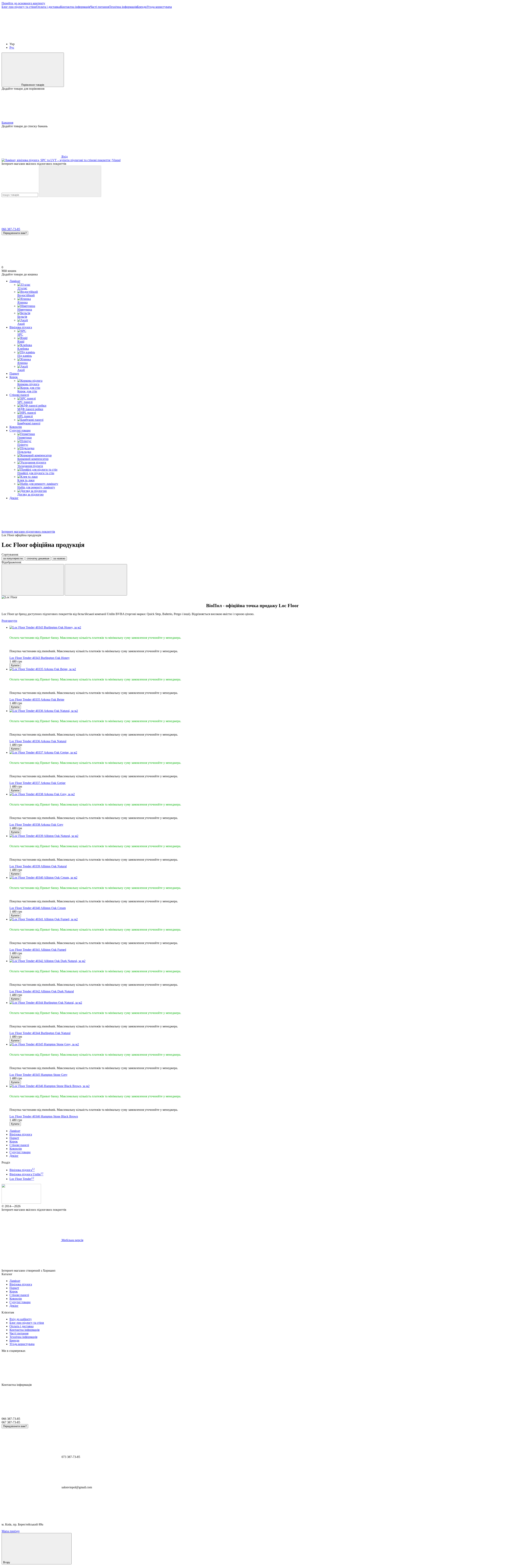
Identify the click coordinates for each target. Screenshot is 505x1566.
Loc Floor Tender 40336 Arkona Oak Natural (37, 741)
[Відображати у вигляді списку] (96, 579)
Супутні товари (20, 430)
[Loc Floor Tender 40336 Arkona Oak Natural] (256, 711)
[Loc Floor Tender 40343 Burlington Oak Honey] (256, 627)
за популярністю (13, 558)
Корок (13, 377)
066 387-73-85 (11, 229)
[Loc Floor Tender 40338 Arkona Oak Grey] (256, 794)
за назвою (59, 558)
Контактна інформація (75, 6)
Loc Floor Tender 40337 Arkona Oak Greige (37, 783)
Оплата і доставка (48, 6)
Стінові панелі (19, 395)
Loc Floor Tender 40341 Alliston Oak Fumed (37, 949)
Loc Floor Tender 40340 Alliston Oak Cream (37, 908)
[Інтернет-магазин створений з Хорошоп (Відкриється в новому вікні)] (85, 1270)
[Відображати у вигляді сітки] (33, 579)
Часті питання (99, 6)
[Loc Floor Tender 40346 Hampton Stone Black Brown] (256, 1086)
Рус (11, 47)
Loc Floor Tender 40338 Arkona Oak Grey (36, 824)
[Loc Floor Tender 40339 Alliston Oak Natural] (256, 836)
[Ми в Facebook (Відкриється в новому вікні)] (31, 37)
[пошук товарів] (70, 181)
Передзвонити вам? (15, 233)
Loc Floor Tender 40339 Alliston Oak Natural (38, 866)
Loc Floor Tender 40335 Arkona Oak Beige (36, 699)
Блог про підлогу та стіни (19, 6)
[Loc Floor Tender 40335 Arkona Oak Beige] (256, 669)
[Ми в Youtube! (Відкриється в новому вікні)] (90, 37)
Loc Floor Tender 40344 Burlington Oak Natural (39, 1033)
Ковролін (15, 427)
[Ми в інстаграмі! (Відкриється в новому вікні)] (149, 37)
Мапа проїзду (11, 1531)
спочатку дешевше (38, 558)
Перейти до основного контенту (23, 3)
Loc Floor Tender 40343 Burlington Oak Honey (39, 658)
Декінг (14, 498)
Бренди (142, 6)
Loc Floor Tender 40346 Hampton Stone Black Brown (43, 1116)
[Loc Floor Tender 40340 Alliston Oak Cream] (256, 877)
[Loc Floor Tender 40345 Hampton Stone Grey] (256, 1044)
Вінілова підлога (20, 327)
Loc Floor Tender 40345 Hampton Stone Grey (38, 1074)
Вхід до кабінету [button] (20, 1319)
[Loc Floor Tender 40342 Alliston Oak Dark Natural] (256, 961)
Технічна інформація (123, 6)
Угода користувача (159, 6)
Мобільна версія (72, 1240)
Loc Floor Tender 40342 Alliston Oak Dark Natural (41, 991)
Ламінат (14, 281)
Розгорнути (9, 620)
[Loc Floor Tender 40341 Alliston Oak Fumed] (256, 919)
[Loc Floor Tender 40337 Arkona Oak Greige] (256, 752)
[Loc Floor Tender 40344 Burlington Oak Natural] (256, 1002)
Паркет (14, 373)
